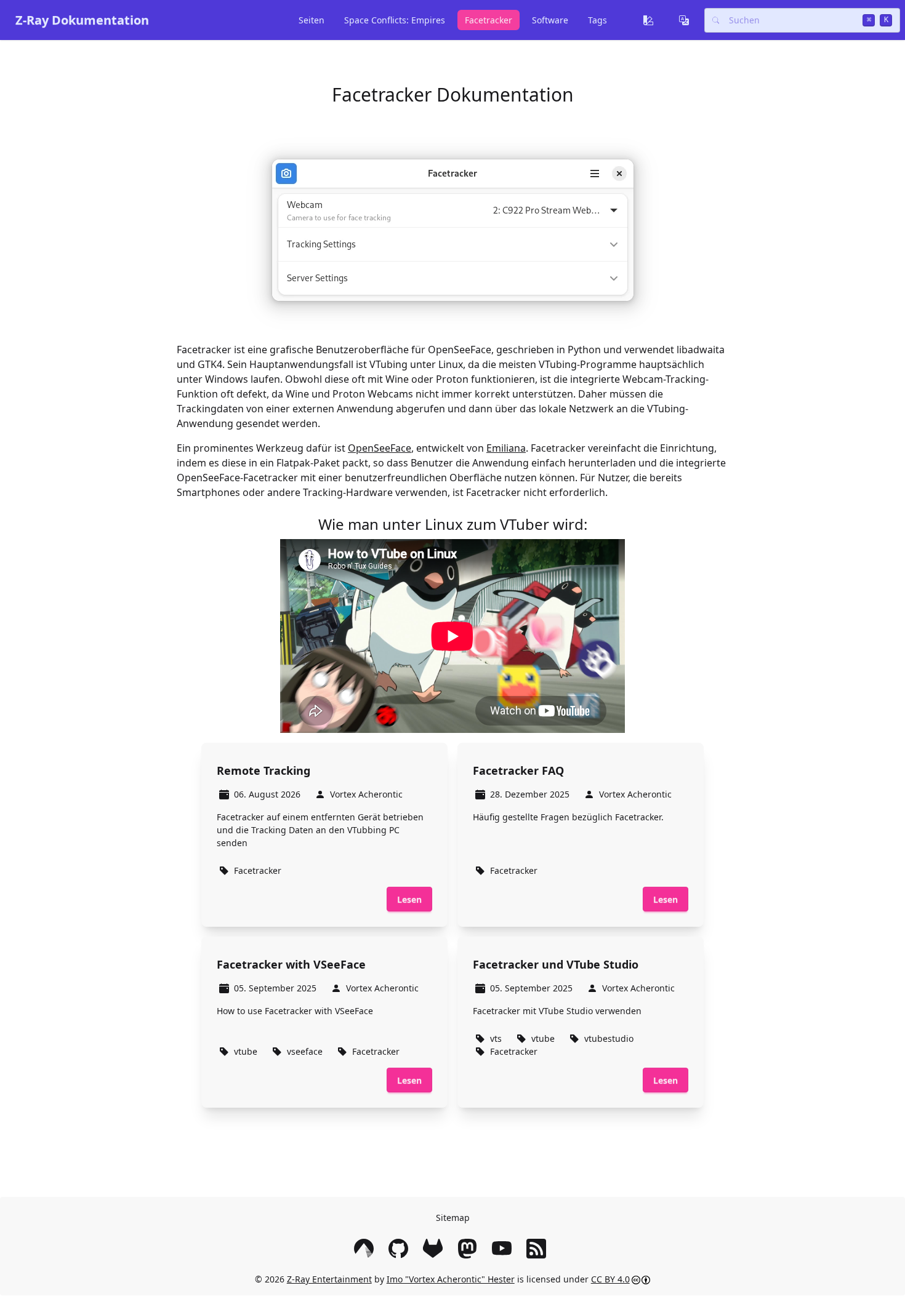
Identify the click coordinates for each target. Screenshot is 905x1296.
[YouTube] (504, 1248)
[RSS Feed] (538, 1248)
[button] (651, 20)
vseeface (305, 1051)
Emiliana (506, 448)
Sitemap (453, 1217)
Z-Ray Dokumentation (82, 20)
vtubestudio (609, 1038)
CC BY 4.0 (610, 1279)
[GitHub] (400, 1248)
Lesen (409, 899)
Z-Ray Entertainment (329, 1279)
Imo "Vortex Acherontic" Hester (451, 1279)
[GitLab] (435, 1248)
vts (496, 1038)
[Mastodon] (469, 1248)
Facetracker (257, 870)
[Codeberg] (366, 1248)
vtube (245, 1051)
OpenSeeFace (379, 448)
